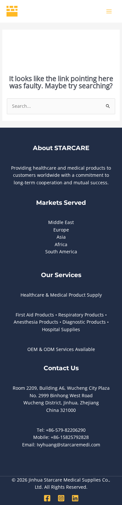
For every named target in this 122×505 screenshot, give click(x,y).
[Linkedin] (75, 498)
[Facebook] (47, 498)
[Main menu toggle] (109, 11)
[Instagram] (61, 498)
